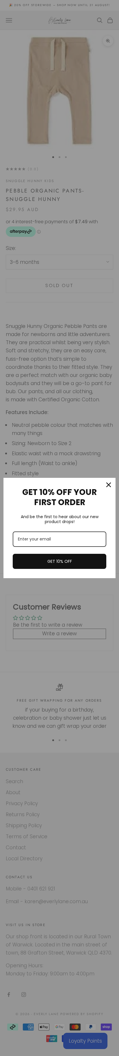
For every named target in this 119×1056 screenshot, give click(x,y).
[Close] (109, 485)
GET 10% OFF (59, 561)
